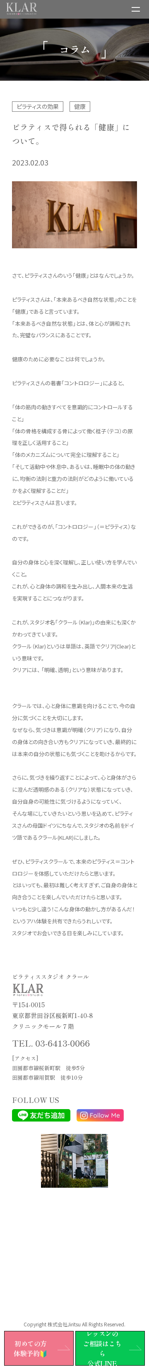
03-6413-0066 (62, 1043)
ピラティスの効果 (38, 106)
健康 (80, 106)
